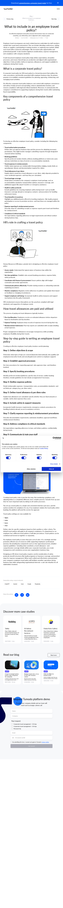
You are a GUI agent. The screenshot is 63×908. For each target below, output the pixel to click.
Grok (22, 584)
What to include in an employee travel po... (31, 19)
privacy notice (45, 742)
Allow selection (31, 469)
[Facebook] (22, 595)
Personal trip (17, 728)
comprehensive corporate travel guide (32, 3)
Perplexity (37, 584)
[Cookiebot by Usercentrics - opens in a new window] (54, 438)
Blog (31, 16)
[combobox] (13, 738)
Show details (54, 464)
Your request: (16, 721)
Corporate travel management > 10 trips (25, 726)
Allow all (51, 469)
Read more (54, 655)
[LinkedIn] (27, 595)
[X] (16, 595)
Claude (29, 584)
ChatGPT (7, 584)
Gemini (15, 584)
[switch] (23, 458)
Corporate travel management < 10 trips (25, 724)
